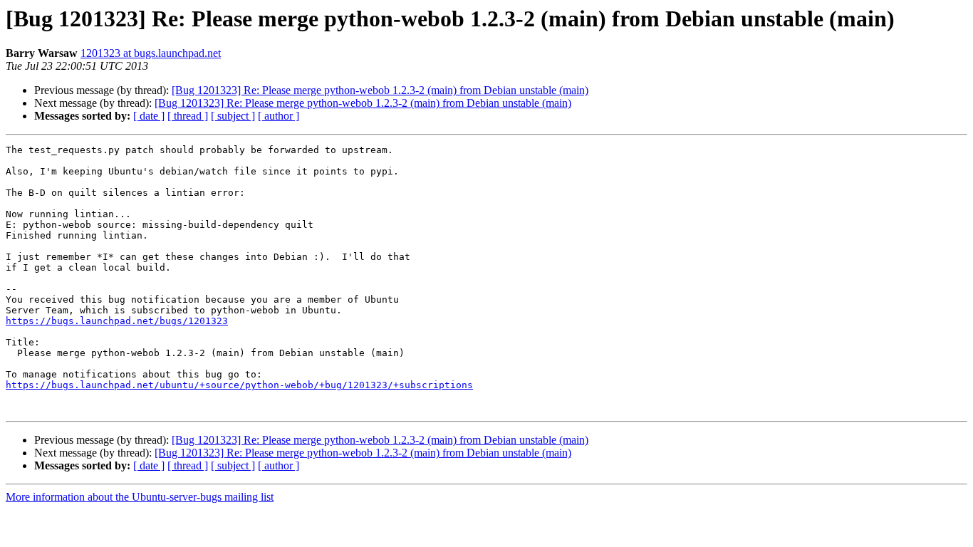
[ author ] (278, 116)
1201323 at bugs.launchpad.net (150, 53)
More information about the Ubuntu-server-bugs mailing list (140, 497)
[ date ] (149, 116)
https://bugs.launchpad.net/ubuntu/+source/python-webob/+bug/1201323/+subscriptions (239, 385)
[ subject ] (233, 116)
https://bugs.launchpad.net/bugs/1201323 (117, 321)
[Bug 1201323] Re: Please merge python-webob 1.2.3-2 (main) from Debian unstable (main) (380, 90)
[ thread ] (187, 116)
